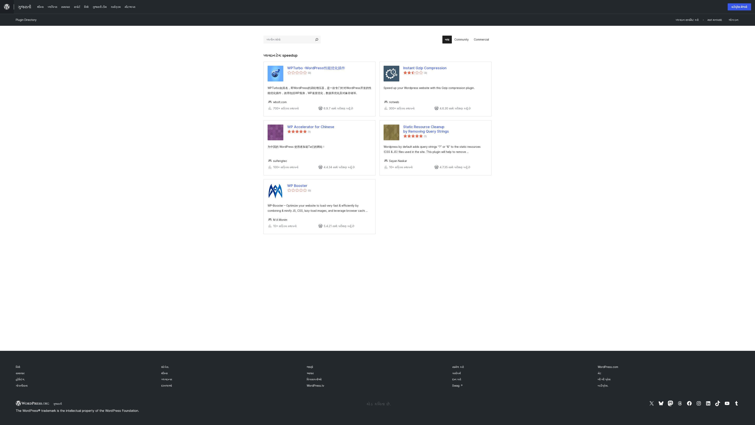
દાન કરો (456, 379)
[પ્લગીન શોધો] (317, 39)
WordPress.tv (315, 385)
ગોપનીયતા (22, 385)
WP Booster (297, 186)
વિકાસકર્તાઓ (314, 379)
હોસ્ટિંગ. (20, 379)
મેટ (599, 373)
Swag (457, 385)
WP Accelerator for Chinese (310, 127)
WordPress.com (608, 367)
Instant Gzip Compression (425, 68)
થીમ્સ (164, 373)
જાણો (310, 367)
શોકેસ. (165, 367)
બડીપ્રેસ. (603, 385)
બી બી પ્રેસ (604, 379)
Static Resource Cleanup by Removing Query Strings (426, 129)
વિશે (18, 367)
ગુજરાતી (57, 403)
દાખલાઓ (166, 385)
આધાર (310, 373)
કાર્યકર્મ (456, 373)
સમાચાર (20, 373)
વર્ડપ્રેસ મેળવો (739, 6)
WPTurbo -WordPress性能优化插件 (316, 68)
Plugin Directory (26, 19)
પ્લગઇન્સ (166, 379)
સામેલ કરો (458, 367)
